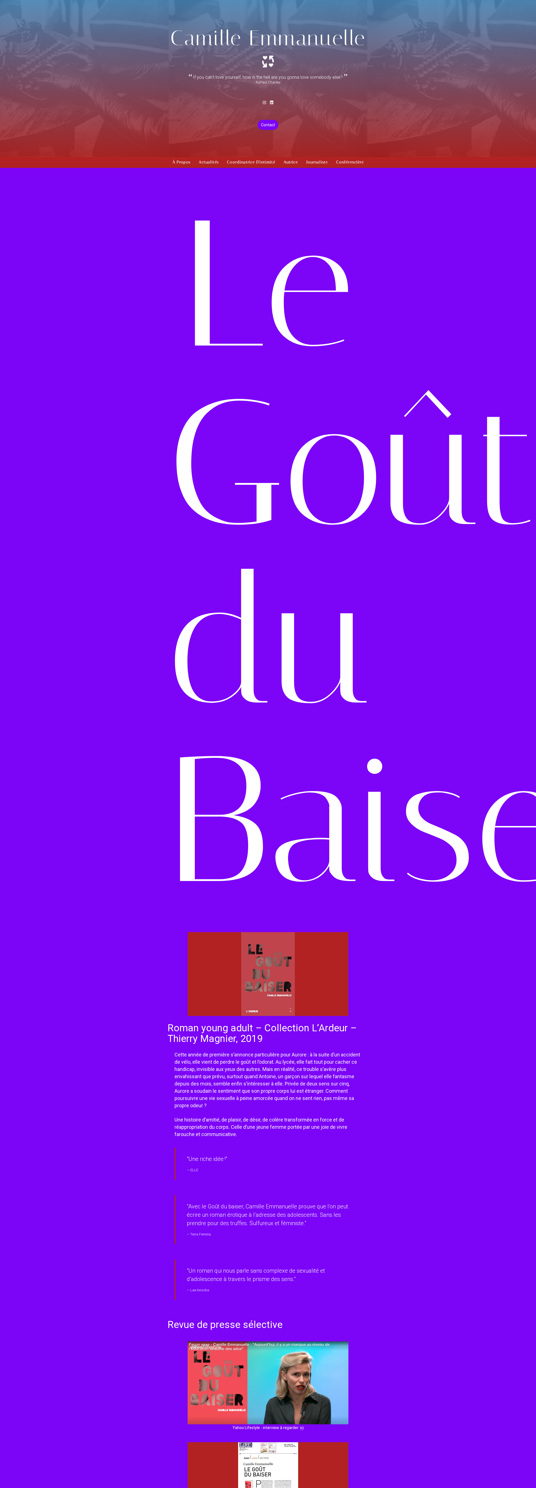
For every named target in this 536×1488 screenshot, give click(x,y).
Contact (268, 125)
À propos (181, 162)
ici (302, 1427)
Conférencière (350, 162)
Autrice (291, 162)
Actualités (209, 162)
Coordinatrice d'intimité (251, 162)
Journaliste (317, 162)
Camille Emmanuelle (268, 38)
